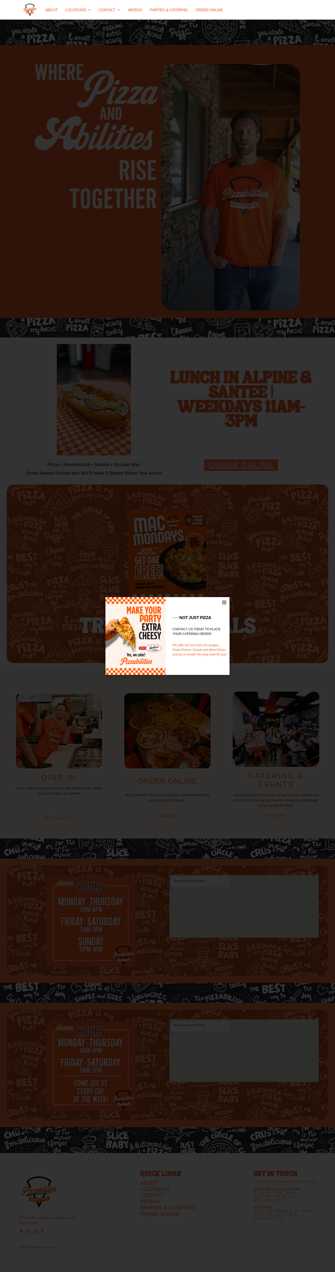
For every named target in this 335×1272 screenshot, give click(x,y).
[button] (224, 602)
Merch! (135, 10)
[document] (167, 636)
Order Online (209, 10)
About (51, 10)
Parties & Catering (169, 10)
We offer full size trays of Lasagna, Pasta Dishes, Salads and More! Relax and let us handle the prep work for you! (199, 649)
